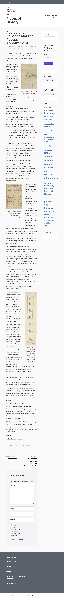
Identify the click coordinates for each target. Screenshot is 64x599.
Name (12, 508)
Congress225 (10, 447)
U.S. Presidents (19, 449)
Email (12, 514)
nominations (27, 447)
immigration (47, 148)
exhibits (53, 133)
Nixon (50, 183)
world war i (46, 230)
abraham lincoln (49, 107)
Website (12, 520)
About (56, 13)
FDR (45, 135)
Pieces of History (13, 20)
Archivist (53, 113)
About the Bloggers (51, 15)
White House (47, 225)
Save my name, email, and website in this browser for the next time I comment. (15, 530)
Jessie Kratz (19, 46)
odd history (49, 186)
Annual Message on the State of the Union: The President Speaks (30, 461)
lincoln (51, 150)
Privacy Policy (11, 583)
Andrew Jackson (26, 445)
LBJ (49, 150)
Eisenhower (47, 133)
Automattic (48, 596)
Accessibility (11, 561)
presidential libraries (48, 197)
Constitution (49, 124)
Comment (13, 485)
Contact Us (10, 571)
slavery (53, 217)
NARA (47, 153)
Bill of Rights (47, 116)
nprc (53, 183)
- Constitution (32, 46)
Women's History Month (49, 228)
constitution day (48, 130)
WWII (49, 232)
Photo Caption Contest (49, 188)
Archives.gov (11, 566)
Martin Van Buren (19, 447)
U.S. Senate (16, 48)
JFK (51, 148)
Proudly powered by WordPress (21, 596)
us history (46, 220)
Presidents (9, 48)
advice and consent (15, 445)
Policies (55, 17)
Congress (50, 119)
